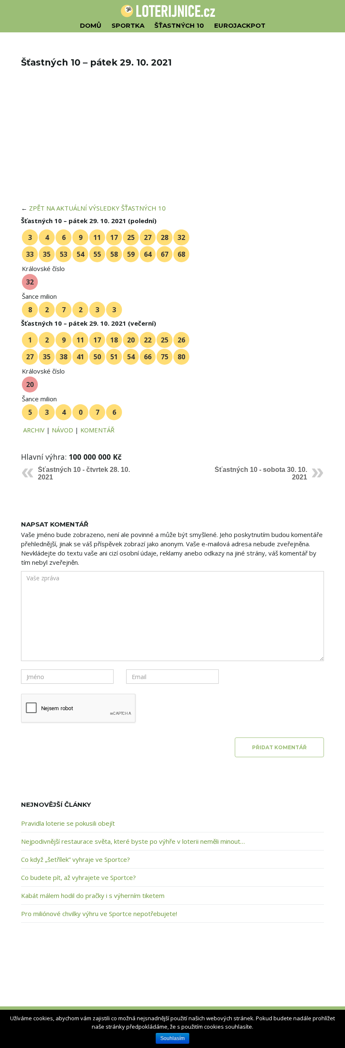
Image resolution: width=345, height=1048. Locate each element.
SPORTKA (127, 25)
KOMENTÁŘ (97, 430)
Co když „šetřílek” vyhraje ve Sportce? (75, 859)
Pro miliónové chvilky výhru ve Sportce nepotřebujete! (99, 913)
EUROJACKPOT (239, 25)
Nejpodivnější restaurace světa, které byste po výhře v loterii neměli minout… (133, 841)
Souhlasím (172, 1038)
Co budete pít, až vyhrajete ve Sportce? (78, 877)
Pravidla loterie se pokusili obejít (68, 823)
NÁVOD (62, 430)
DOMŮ (90, 25)
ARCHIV (34, 430)
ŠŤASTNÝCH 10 (179, 25)
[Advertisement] (172, 141)
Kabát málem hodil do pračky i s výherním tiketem (93, 895)
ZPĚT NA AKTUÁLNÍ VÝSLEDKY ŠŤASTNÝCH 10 (97, 208)
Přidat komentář (279, 747)
